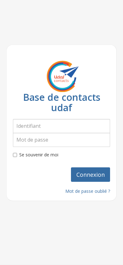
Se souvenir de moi (38, 155)
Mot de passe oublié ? (87, 191)
